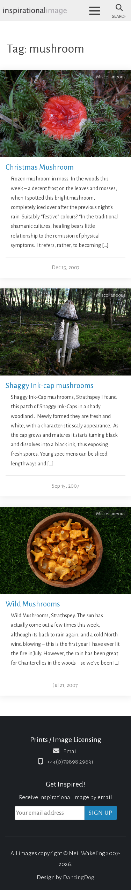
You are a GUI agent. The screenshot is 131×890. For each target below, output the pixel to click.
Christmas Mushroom (40, 167)
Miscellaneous (110, 76)
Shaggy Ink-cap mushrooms (50, 386)
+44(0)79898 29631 (70, 762)
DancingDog (78, 877)
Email (70, 751)
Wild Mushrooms (33, 604)
